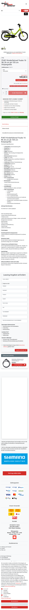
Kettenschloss (6, 329)
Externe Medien (7, 593)
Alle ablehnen (14, 607)
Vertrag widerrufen (14, 473)
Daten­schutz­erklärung (10, 586)
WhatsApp (22, 112)
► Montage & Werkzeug (5, 556)
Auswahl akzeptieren (14, 604)
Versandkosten (24, 83)
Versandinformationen (10, 450)
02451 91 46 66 (14, 112)
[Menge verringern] (6, 94)
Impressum (18, 583)
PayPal (5, 595)
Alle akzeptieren (14, 601)
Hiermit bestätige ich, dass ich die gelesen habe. (14, 346)
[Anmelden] (2, 10)
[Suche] (26, 14)
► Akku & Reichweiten (5, 559)
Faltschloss (5, 327)
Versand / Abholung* (6, 337)
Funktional (5, 596)
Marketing (5, 592)
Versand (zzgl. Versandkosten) (10, 339)
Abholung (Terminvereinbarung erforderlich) (13, 341)
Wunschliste (5, 88)
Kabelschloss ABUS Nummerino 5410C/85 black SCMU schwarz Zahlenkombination (18, 360)
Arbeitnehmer (6, 333)
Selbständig (5, 335)
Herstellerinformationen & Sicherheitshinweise (12, 133)
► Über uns (2, 550)
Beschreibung (5, 124)
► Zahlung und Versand (5, 546)
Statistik (5, 590)
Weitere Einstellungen (6, 598)
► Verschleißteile (4, 557)
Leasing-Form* (5, 332)
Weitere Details (5, 128)
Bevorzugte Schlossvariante (8, 324)
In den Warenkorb (17, 93)
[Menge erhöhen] (6, 92)
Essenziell (5, 589)
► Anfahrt (2, 548)
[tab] (14, 124)
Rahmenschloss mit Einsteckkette (10, 326)
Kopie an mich (6, 283)
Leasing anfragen (14, 117)
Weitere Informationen (17, 53)
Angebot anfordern (20, 350)
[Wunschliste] (19, 10)
